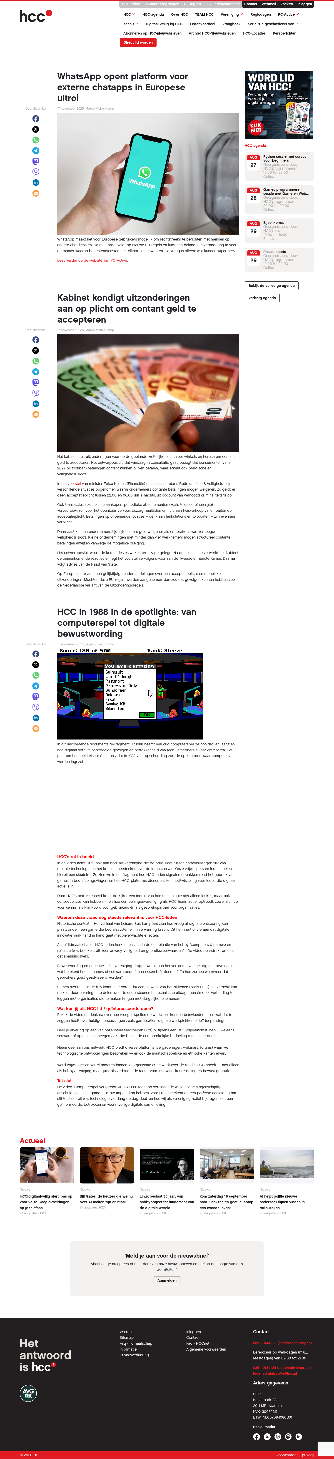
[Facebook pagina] (256, 1436)
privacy (308, 1455)
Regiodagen (260, 14)
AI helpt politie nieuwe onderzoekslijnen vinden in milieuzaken (282, 1202)
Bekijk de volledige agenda (272, 286)
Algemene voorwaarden (206, 1349)
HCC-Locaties (254, 33)
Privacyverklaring (134, 1355)
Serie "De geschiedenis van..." (273, 24)
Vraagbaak (231, 24)
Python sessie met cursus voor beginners (284, 158)
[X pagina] (267, 1436)
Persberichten (284, 33)
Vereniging (230, 14)
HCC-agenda (153, 14)
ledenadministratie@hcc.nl (275, 1373)
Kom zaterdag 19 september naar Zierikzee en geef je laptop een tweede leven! (226, 1202)
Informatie (128, 1349)
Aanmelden (167, 1280)
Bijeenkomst (273, 223)
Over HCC (179, 14)
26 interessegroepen (162, 4)
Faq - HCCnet (197, 1343)
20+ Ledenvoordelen (222, 4)
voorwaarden (288, 1455)
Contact (250, 4)
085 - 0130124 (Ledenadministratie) (282, 1368)
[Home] (67, 16)
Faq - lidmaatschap (136, 1343)
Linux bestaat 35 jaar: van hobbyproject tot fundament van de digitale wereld (167, 1202)
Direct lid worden (138, 42)
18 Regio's (192, 4)
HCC (127, 14)
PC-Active (286, 14)
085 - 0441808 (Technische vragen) (282, 1343)
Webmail (269, 4)
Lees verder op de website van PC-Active (92, 260)
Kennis (128, 24)
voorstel (74, 483)
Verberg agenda (262, 298)
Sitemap (127, 1337)
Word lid (127, 1332)
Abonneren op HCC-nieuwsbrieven (152, 33)
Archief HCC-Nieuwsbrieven (212, 33)
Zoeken (287, 4)
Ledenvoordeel (202, 24)
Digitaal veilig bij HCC (164, 24)
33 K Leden (130, 4)
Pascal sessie (274, 252)
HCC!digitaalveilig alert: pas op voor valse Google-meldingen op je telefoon (46, 1202)
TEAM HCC (204, 14)
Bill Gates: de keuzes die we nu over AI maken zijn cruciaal (106, 1199)
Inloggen (304, 4)
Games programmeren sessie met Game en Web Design (284, 194)
